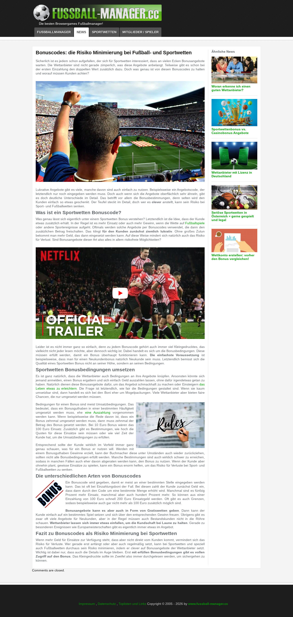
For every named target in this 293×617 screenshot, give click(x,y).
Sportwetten (104, 32)
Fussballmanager (54, 32)
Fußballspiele (195, 223)
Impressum (87, 604)
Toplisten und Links (133, 604)
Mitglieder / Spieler (140, 32)
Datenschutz (107, 604)
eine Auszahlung (97, 412)
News (81, 32)
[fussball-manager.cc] (110, 14)
